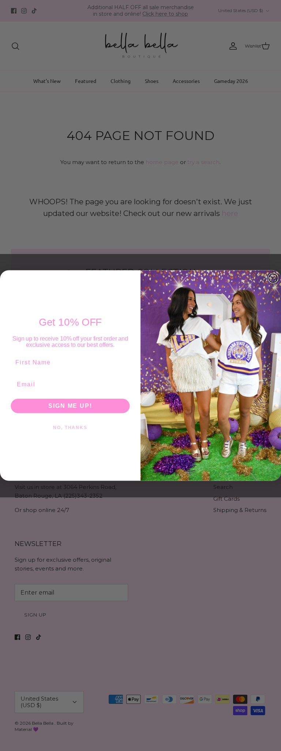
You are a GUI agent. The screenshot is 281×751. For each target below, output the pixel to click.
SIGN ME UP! (70, 405)
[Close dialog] (273, 278)
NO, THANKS (70, 427)
